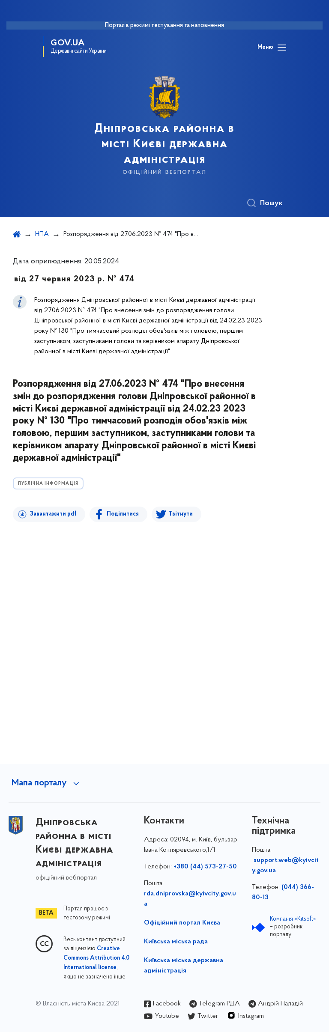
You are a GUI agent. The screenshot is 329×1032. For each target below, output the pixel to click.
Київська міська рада (176, 941)
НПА (42, 234)
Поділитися (123, 514)
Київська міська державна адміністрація (183, 965)
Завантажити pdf (53, 514)
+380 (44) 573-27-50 (205, 866)
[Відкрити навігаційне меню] (282, 47)
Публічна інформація (48, 483)
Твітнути (181, 514)
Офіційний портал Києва (182, 922)
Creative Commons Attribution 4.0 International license (96, 958)
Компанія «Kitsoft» (293, 919)
